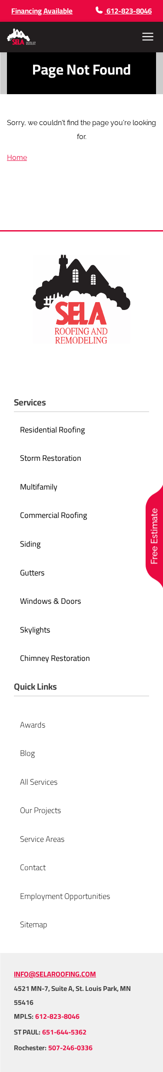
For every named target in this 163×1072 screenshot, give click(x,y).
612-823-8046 (57, 1016)
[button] (148, 37)
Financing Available (42, 11)
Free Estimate (154, 536)
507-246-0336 (70, 1047)
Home (17, 157)
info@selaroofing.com (55, 973)
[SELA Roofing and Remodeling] (21, 36)
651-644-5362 (64, 1031)
